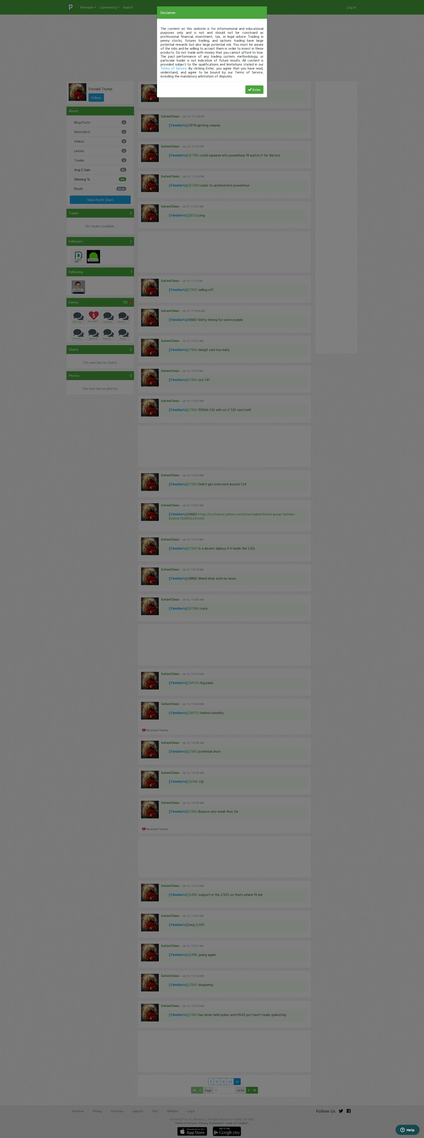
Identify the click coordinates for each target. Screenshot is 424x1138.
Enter (257, 89)
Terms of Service (174, 68)
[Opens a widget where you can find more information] (407, 1130)
